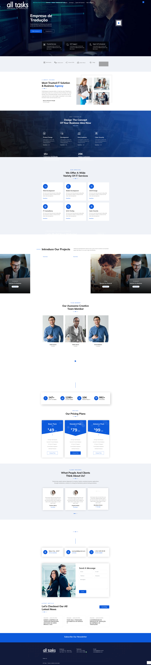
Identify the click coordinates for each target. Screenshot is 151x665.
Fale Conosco (89, 2)
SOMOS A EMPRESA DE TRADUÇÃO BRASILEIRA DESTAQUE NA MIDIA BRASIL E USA (51, 622)
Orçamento (48, 31)
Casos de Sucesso (79, 2)
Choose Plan (52, 453)
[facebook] (84, 342)
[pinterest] (45, 342)
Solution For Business (106, 283)
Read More (45, 144)
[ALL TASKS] (17, 5)
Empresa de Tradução (61, 2)
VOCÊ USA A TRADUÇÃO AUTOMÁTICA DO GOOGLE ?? (75, 621)
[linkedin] (43, 342)
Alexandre (46, 617)
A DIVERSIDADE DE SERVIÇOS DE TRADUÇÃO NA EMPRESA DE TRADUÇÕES (98, 622)
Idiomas (48, 2)
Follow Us (45, 658)
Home (53, 2)
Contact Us (101, 233)
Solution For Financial (75, 283)
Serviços (71, 2)
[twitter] (63, 342)
